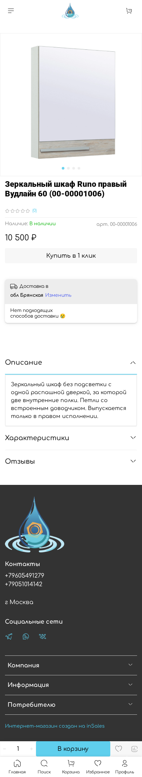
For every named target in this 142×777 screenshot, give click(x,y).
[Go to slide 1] (63, 168)
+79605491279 (24, 575)
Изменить (58, 295)
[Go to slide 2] (68, 168)
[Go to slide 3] (73, 168)
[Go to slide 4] (79, 168)
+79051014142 (23, 584)
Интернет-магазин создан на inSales (55, 726)
